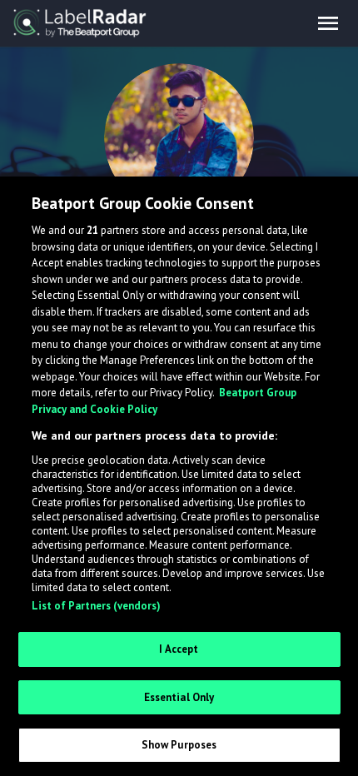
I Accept (178, 649)
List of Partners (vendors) (96, 606)
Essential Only (179, 697)
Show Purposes (179, 745)
